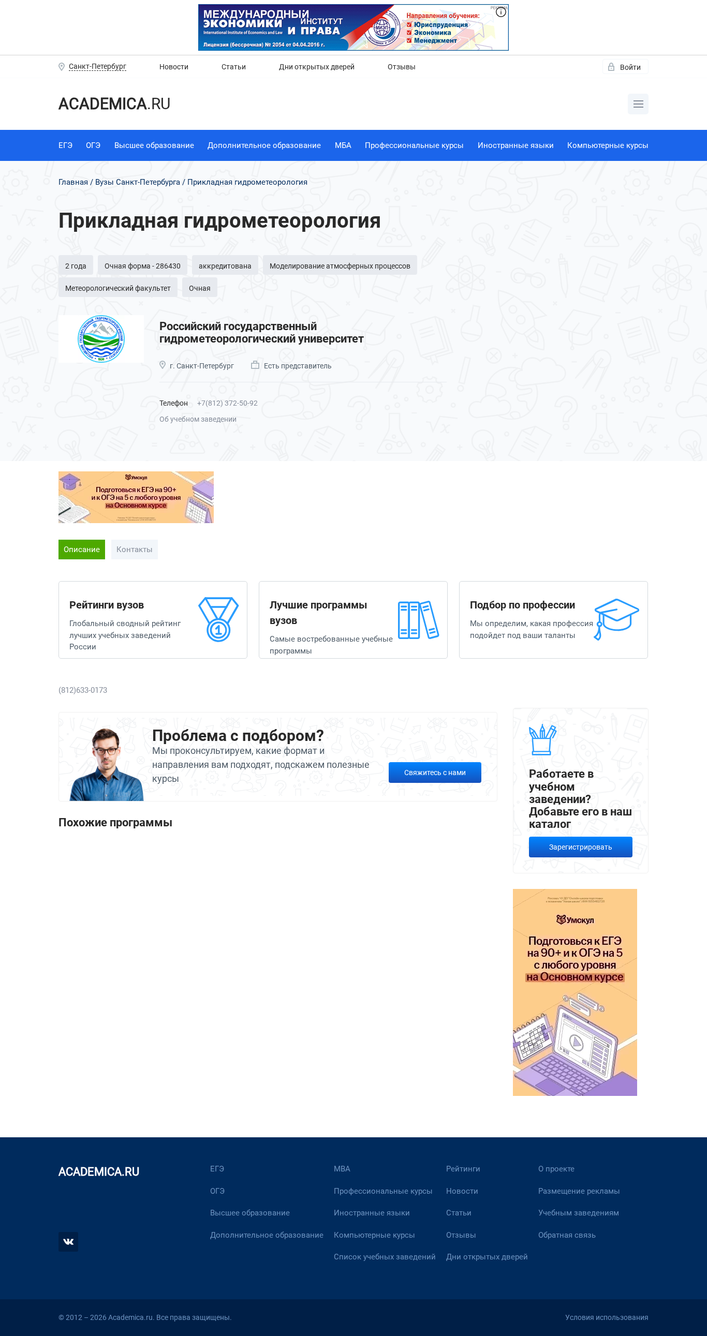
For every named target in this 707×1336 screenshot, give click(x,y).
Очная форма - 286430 (143, 266)
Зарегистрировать (580, 847)
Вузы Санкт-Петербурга (137, 182)
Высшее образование (154, 145)
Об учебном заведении (198, 419)
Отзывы (402, 67)
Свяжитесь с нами (435, 772)
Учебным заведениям (578, 1213)
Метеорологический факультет (118, 288)
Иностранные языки (516, 145)
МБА (343, 145)
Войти (630, 67)
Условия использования (607, 1317)
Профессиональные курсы (414, 145)
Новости (173, 67)
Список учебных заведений (385, 1256)
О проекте (556, 1169)
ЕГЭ (65, 145)
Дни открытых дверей (317, 67)
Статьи (234, 67)
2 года (75, 266)
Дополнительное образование (264, 145)
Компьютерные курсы (608, 145)
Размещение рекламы (579, 1191)
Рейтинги (463, 1169)
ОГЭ (93, 145)
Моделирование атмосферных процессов (340, 266)
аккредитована (225, 266)
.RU (114, 104)
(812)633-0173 (82, 690)
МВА (342, 1169)
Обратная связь (567, 1235)
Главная (73, 182)
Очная (200, 288)
